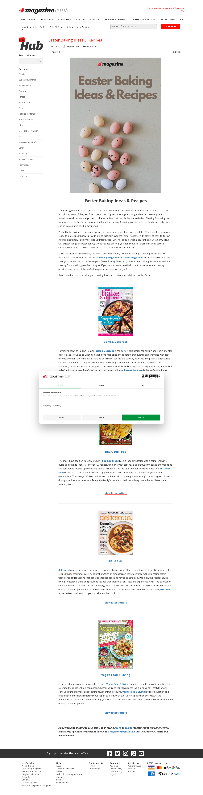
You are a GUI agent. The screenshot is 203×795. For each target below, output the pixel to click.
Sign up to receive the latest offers (67, 753)
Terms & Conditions (65, 768)
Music (21, 136)
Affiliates (131, 771)
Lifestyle (22, 125)
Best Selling (28, 19)
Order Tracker (62, 782)
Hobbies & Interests (27, 113)
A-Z (181, 19)
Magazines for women (32, 771)
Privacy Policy (116, 768)
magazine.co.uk (73, 46)
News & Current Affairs (29, 142)
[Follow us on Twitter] (118, 753)
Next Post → (177, 52)
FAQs (58, 766)
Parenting (23, 153)
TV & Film (23, 176)
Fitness (22, 96)
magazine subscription (122, 731)
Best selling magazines (32, 768)
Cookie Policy (116, 771)
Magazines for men (30, 774)
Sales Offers (168, 19)
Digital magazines (30, 782)
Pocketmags (94, 768)
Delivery (60, 771)
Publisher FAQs (134, 766)
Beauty (22, 74)
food (118, 727)
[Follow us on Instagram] (126, 753)
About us (114, 766)
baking (128, 727)
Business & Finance (27, 79)
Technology (24, 165)
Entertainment (25, 85)
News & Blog (28, 766)
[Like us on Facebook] (110, 753)
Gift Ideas (47, 19)
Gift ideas (26, 779)
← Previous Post (55, 52)
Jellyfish (92, 766)
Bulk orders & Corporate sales (69, 774)
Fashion (22, 91)
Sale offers (26, 777)
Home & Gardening (143, 19)
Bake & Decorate (116, 342)
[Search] (39, 60)
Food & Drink (90, 46)
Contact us (61, 777)
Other (21, 148)
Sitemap (60, 779)
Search (171, 26)
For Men (81, 19)
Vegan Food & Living (115, 675)
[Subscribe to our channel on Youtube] (141, 753)
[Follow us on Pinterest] (133, 753)
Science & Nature (26, 159)
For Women (64, 19)
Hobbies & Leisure (115, 19)
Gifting (21, 108)
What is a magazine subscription (36, 785)
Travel (21, 170)
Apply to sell (133, 768)
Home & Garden (26, 119)
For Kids (94, 19)
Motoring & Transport (28, 131)
